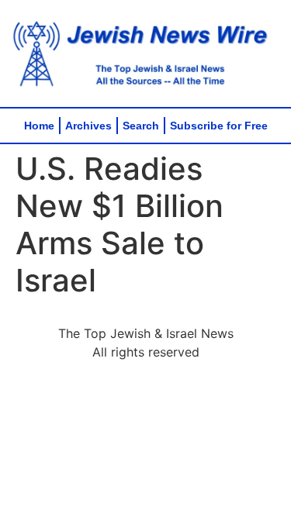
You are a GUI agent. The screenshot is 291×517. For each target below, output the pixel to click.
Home (39, 125)
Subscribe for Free (219, 125)
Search (141, 125)
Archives (88, 125)
